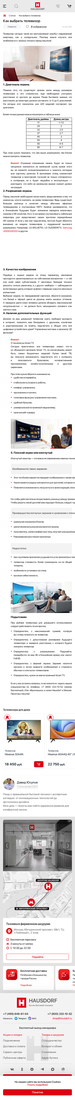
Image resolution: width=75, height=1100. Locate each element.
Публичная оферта (14, 1057)
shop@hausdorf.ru (62, 1018)
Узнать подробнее (37, 1084)
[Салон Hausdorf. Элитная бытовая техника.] (5, 15)
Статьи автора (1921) (27, 786)
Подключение (11, 1040)
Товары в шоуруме (53, 1034)
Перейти (37, 957)
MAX (34, 1018)
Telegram (22, 1018)
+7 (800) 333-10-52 (60, 1013)
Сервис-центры (12, 1052)
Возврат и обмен (52, 1046)
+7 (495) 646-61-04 (15, 1013)
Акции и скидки (12, 1034)
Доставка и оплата (14, 1046)
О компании (49, 1052)
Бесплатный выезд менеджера (37, 1027)
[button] (7, 845)
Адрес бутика (50, 1057)
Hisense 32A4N (14, 752)
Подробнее (26, 985)
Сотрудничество (52, 1040)
